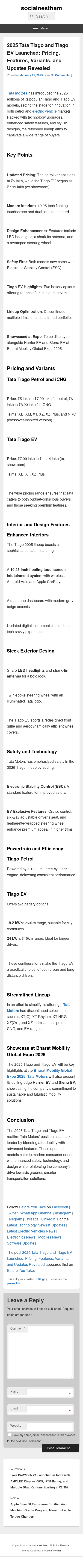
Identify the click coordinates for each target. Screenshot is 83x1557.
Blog (41, 1279)
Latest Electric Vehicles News (31, 1231)
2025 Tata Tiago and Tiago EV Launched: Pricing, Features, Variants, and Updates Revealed (39, 1258)
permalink (13, 1283)
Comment (17, 1328)
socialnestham (41, 7)
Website (15, 1425)
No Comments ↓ (61, 75)
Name (14, 1391)
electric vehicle (44, 111)
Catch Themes (53, 1550)
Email (14, 1408)
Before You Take (20, 1270)
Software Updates (21, 1243)
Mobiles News (50, 1237)
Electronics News (21, 1237)
